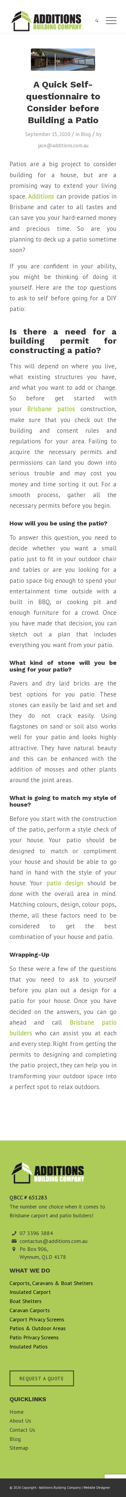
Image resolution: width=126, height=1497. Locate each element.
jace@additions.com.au (63, 145)
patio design (64, 883)
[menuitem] (93, 21)
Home (16, 1411)
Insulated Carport (30, 1291)
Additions (41, 196)
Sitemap (18, 1447)
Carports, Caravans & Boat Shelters (51, 1283)
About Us (20, 1420)
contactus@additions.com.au (53, 1241)
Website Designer (96, 1487)
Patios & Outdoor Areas (37, 1328)
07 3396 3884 (36, 1233)
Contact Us (22, 1429)
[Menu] (108, 21)
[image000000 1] (63, 59)
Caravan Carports (29, 1310)
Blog (86, 134)
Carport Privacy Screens (36, 1319)
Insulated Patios (28, 1346)
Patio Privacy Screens (34, 1337)
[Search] (93, 21)
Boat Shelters (25, 1301)
